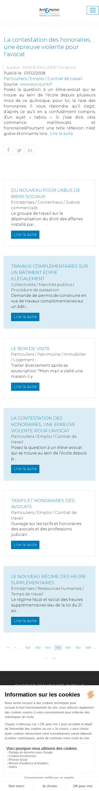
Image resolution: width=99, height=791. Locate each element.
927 (78, 647)
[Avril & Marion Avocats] (49, 10)
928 (88, 647)
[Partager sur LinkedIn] (30, 150)
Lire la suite (61, 133)
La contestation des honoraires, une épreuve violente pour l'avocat (43, 424)
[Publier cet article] (19, 150)
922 (28, 647)
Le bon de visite (30, 348)
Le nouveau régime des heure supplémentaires (48, 579)
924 (48, 647)
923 (38, 647)
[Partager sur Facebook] (8, 150)
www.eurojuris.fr (36, 84)
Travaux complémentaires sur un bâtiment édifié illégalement (49, 272)
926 (68, 647)
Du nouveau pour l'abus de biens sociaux (45, 193)
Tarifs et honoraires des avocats (42, 504)
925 (58, 647)
